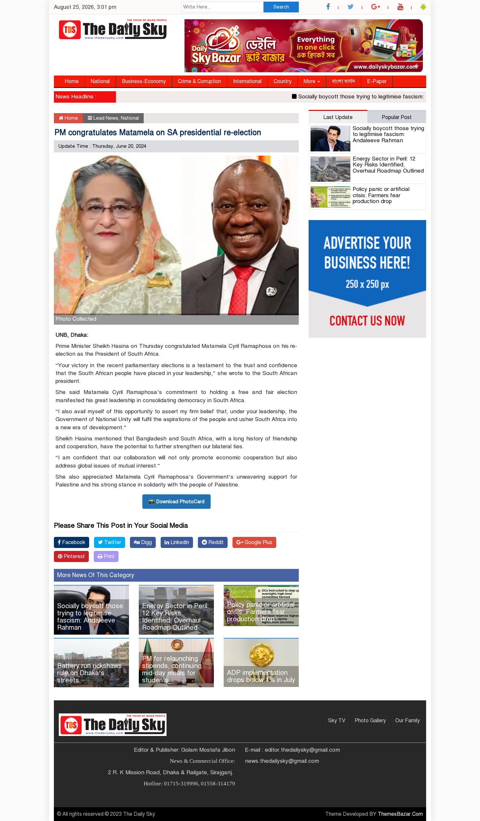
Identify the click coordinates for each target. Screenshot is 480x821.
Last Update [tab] (338, 117)
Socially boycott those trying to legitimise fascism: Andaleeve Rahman (372, 96)
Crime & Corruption (199, 81)
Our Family (407, 720)
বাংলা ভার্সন (343, 81)
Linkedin (179, 542)
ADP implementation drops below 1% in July (261, 676)
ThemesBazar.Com (400, 814)
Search (281, 7)
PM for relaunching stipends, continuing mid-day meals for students (171, 669)
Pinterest (73, 556)
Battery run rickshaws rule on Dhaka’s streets (89, 673)
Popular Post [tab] (397, 117)
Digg (146, 542)
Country (283, 81)
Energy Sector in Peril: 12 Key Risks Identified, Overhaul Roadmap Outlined (175, 617)
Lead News (105, 118)
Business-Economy (144, 81)
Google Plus (257, 542)
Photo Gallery (370, 720)
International (247, 81)
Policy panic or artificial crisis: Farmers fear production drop (261, 612)
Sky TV (336, 720)
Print (109, 556)
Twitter (112, 542)
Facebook (73, 542)
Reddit (215, 542)
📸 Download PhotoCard (176, 502)
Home (72, 81)
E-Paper (377, 81)
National (100, 81)
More (310, 81)
